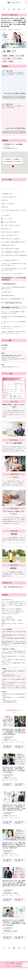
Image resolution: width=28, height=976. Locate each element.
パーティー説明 (20, 56)
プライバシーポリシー (10, 964)
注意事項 (11, 61)
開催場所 (12, 56)
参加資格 (5, 56)
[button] (3, 9)
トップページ (6, 962)
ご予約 (4, 61)
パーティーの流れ (17, 58)
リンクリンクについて (19, 962)
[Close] (21, 159)
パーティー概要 (6, 58)
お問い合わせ (19, 964)
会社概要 (12, 962)
